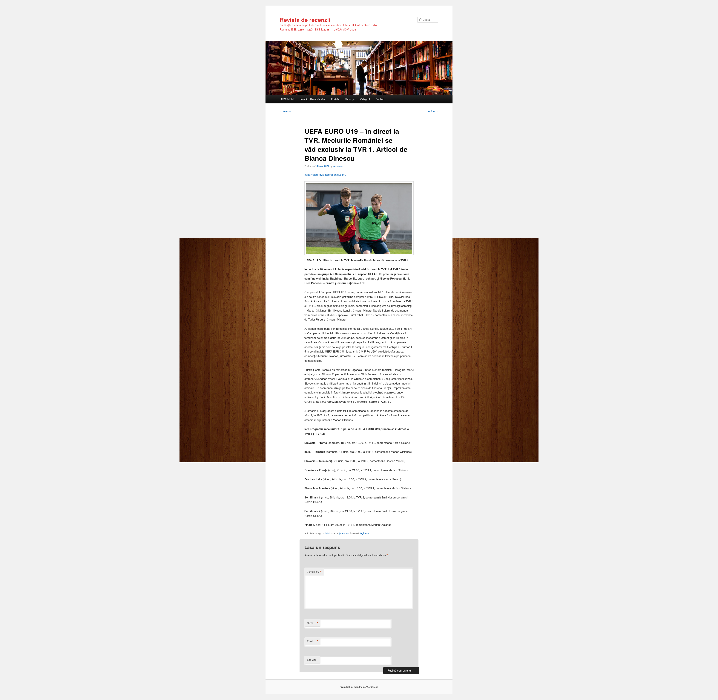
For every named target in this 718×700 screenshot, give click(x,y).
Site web (311, 659)
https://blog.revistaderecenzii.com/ (325, 174)
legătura (364, 533)
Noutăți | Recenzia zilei (312, 99)
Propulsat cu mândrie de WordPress (359, 687)
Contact (380, 99)
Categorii (365, 99)
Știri (327, 533)
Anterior (285, 111)
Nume (312, 623)
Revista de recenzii (305, 20)
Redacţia (350, 99)
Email (312, 641)
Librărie (335, 99)
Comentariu (314, 572)
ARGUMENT (287, 99)
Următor (432, 111)
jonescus (338, 166)
